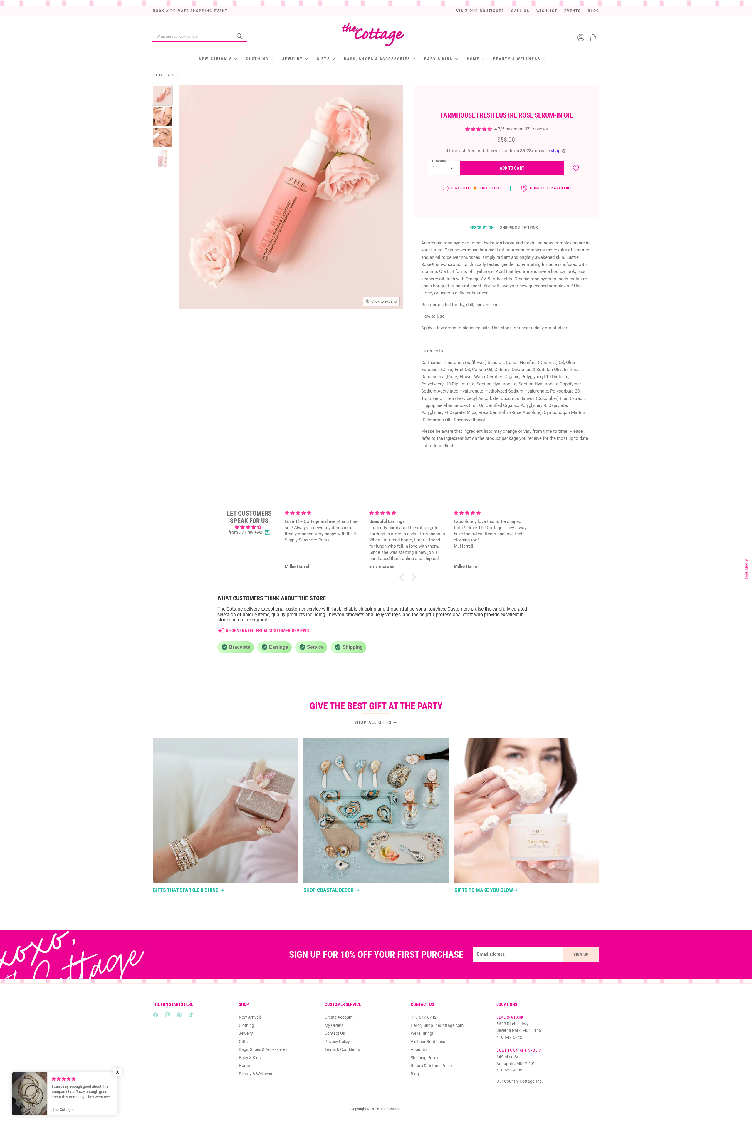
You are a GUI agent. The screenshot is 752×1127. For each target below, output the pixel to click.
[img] (249, 527)
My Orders (334, 1025)
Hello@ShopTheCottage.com (437, 1025)
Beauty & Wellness (517, 58)
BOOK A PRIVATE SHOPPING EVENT (190, 11)
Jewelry (293, 58)
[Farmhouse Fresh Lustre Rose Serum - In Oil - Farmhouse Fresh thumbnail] (162, 95)
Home (474, 58)
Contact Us (335, 1033)
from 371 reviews (245, 532)
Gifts (324, 58)
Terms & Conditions (342, 1049)
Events (572, 11)
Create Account (339, 1017)
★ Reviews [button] (746, 569)
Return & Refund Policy (431, 1065)
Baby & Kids (439, 58)
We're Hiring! (422, 1033)
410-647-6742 (424, 1017)
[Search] (239, 36)
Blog (593, 11)
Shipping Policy (424, 1057)
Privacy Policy (337, 1041)
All (175, 75)
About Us (419, 1049)
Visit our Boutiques (480, 11)
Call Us (520, 11)
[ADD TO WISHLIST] (576, 168)
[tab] (481, 228)
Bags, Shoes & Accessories (378, 58)
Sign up (581, 954)
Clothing (258, 58)
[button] (403, 577)
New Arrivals (216, 58)
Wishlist (546, 11)
